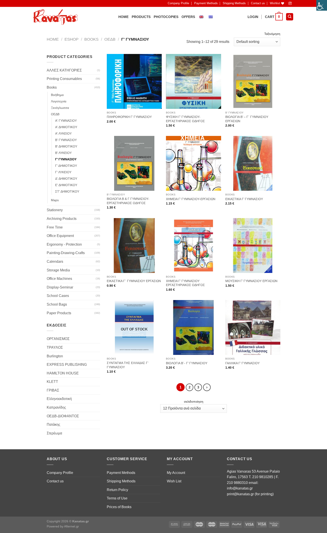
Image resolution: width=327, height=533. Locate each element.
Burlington (55, 356)
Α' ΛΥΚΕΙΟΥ (63, 133)
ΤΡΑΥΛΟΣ (55, 347)
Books (91, 39)
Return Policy (117, 490)
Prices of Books (119, 507)
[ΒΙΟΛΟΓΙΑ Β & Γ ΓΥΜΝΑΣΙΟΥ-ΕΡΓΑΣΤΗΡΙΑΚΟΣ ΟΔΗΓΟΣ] (134, 163)
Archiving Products (62, 219)
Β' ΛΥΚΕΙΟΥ (63, 153)
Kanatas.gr (80, 521)
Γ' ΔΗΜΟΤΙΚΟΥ (66, 165)
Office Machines (59, 278)
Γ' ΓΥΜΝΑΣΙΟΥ (66, 159)
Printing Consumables (64, 79)
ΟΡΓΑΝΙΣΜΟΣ (58, 339)
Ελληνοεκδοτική (59, 399)
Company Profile (178, 3)
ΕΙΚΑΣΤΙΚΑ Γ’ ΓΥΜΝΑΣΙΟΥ (244, 199)
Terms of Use (117, 498)
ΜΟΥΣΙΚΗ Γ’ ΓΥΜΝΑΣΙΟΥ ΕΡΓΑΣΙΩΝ (251, 281)
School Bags (57, 304)
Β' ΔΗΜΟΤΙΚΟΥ (66, 146)
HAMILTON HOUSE (63, 373)
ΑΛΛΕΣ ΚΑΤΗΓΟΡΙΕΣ (64, 70)
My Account (176, 473)
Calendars (55, 261)
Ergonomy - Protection (64, 244)
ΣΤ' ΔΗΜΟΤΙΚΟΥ (67, 191)
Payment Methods (206, 3)
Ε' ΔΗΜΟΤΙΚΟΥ (66, 185)
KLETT (52, 382)
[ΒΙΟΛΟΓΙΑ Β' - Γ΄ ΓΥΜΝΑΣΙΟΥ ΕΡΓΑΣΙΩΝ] (252, 81)
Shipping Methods (234, 3)
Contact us (258, 3)
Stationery (55, 210)
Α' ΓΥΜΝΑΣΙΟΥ (66, 120)
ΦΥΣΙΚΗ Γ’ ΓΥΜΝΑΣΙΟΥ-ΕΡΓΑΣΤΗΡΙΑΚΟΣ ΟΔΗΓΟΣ (185, 119)
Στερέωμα (54, 433)
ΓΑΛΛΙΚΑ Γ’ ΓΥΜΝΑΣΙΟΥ (242, 363)
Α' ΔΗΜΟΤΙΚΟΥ (66, 127)
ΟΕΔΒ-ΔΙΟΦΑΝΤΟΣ (63, 416)
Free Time (55, 227)
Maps (55, 200)
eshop (72, 39)
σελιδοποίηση (193, 401)
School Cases (58, 296)
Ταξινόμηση (272, 34)
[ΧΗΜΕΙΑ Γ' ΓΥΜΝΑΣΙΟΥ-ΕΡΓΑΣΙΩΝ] (193, 163)
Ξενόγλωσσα (60, 107)
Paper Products (59, 313)
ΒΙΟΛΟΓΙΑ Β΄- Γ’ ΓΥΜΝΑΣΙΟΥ (186, 363)
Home (123, 17)
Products (141, 17)
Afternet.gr (71, 526)
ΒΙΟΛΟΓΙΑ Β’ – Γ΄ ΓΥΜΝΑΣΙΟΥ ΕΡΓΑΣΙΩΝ (246, 119)
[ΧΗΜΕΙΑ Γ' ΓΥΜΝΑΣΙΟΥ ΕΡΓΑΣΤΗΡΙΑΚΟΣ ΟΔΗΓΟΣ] (193, 245)
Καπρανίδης (56, 407)
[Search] (289, 16)
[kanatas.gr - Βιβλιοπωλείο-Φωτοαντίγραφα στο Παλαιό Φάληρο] (55, 17)
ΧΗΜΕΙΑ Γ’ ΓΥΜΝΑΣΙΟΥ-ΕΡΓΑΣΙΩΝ (190, 199)
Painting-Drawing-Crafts (66, 253)
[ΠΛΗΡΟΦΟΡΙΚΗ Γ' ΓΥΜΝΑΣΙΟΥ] (134, 81)
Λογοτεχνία (58, 101)
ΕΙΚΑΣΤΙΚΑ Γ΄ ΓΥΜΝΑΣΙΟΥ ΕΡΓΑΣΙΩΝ (134, 281)
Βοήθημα (57, 95)
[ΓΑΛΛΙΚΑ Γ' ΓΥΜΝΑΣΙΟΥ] (252, 327)
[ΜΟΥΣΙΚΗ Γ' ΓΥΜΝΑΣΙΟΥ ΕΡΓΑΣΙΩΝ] (252, 245)
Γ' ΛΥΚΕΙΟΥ (63, 172)
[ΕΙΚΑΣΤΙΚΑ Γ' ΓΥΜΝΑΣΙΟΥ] (252, 163)
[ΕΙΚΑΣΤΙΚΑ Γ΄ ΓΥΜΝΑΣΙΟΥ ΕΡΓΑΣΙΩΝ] (134, 245)
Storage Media (58, 270)
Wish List (174, 481)
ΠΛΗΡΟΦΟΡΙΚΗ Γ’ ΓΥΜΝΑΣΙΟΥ (129, 117)
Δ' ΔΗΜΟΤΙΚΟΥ (66, 178)
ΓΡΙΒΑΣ (53, 390)
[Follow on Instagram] (290, 3)
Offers (188, 17)
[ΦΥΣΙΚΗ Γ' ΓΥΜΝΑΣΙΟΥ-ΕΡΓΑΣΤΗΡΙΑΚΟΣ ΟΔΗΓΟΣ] (193, 81)
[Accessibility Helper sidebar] (321, 5)
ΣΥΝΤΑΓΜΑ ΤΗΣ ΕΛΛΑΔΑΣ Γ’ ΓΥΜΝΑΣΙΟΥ (127, 365)
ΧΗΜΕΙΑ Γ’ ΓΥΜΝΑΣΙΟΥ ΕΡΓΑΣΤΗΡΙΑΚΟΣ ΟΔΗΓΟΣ (185, 283)
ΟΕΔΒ (109, 39)
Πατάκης (53, 424)
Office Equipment (60, 236)
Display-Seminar (60, 287)
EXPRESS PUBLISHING (67, 364)
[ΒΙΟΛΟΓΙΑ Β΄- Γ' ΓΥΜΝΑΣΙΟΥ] (193, 327)
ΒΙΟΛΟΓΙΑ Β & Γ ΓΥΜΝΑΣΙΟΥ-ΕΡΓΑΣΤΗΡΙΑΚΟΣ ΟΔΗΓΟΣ (128, 201)
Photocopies (166, 17)
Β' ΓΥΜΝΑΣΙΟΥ (66, 140)
